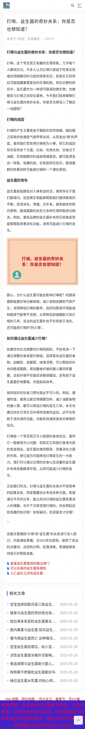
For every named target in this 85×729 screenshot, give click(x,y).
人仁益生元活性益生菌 (26, 573)
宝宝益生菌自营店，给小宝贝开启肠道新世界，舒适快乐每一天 (34, 646)
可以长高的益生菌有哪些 (28, 568)
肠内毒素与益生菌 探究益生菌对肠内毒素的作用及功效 (34, 629)
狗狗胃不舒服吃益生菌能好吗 (32, 672)
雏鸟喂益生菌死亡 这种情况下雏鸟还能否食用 (34, 638)
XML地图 (11, 699)
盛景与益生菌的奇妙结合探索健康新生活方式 (34, 612)
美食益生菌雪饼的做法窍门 (29, 563)
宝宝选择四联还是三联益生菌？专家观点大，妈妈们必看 (34, 604)
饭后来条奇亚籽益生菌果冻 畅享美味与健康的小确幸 (34, 621)
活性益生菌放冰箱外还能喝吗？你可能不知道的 (34, 655)
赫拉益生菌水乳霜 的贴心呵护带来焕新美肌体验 (34, 680)
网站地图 (28, 699)
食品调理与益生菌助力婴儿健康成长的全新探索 (34, 663)
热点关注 (45, 699)
